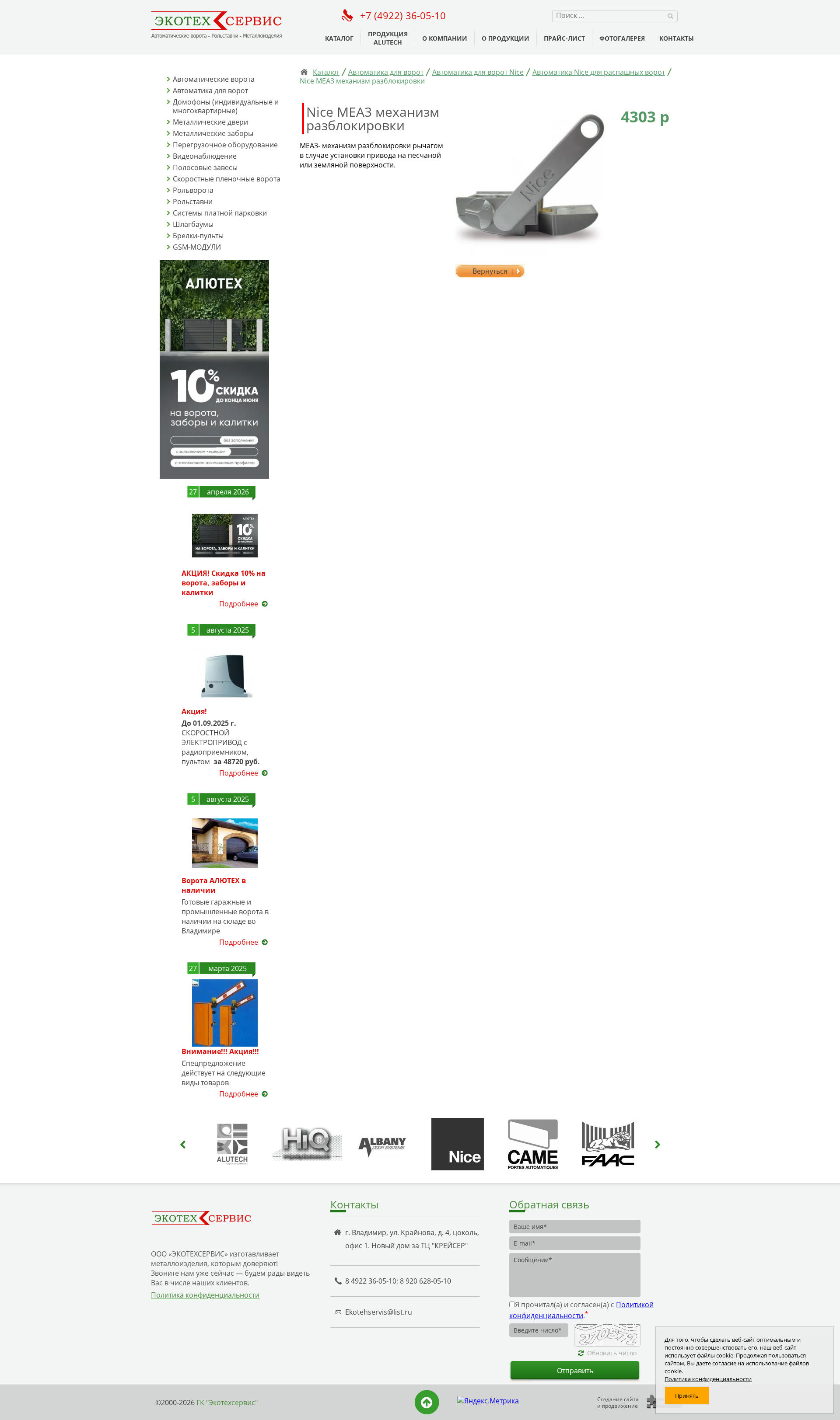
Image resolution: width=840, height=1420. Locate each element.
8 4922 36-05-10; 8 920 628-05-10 (398, 1281)
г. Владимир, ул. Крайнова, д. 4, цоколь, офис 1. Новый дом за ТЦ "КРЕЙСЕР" (412, 1239)
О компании (444, 38)
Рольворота (193, 190)
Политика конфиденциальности (205, 1295)
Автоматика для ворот (210, 90)
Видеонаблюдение (205, 156)
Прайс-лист (564, 38)
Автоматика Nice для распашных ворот (598, 72)
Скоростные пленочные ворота (226, 178)
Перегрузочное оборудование (225, 144)
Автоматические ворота (214, 79)
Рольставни (193, 201)
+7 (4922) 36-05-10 (403, 15)
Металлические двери (210, 122)
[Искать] (670, 15)
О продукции (505, 38)
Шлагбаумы (193, 224)
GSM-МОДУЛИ (197, 247)
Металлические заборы (213, 133)
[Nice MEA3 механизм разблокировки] (525, 180)
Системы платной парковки (220, 213)
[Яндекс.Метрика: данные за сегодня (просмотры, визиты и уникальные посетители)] (488, 1401)
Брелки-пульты (198, 235)
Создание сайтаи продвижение (618, 1402)
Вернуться (490, 271)
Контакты (676, 38)
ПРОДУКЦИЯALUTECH (388, 38)
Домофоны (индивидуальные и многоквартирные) (226, 106)
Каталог (339, 38)
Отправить (575, 1370)
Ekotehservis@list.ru (378, 1312)
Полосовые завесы (205, 167)
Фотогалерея (622, 38)
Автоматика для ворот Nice (478, 72)
